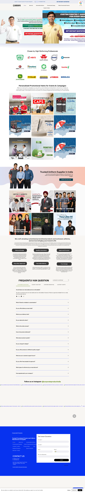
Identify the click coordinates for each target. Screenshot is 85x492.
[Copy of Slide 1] (43, 79)
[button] (64, 5)
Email (39, 449)
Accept (80, 490)
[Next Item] (81, 405)
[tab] (23, 284)
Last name (40, 444)
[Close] (83, 490)
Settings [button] (68, 490)
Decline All (74, 490)
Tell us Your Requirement (42, 454)
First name (40, 439)
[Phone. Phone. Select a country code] (56, 451)
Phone (55, 449)
